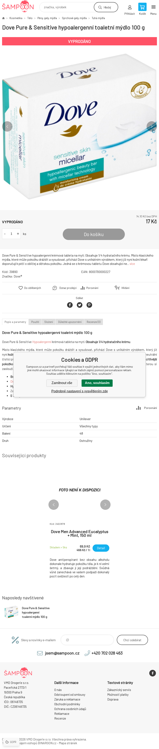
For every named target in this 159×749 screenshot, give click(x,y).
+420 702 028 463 (107, 652)
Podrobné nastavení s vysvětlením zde (79, 391)
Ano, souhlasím (97, 383)
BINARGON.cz (47, 743)
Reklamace (61, 713)
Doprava (112, 699)
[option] (79, 126)
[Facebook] (152, 673)
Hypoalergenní (41, 342)
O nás (58, 690)
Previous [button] (7, 126)
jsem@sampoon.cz (62, 652)
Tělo (30, 18)
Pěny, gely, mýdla (47, 18)
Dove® (18, 276)
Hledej (107, 7)
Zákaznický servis (119, 690)
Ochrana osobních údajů (70, 709)
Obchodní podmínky (67, 704)
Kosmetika (16, 18)
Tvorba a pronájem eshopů (19, 743)
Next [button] (152, 126)
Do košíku (94, 234)
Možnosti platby (118, 694)
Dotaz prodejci (68, 288)
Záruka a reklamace (67, 699)
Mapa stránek (68, 743)
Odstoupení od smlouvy (69, 694)
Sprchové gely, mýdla (74, 18)
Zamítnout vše (62, 383)
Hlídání (125, 288)
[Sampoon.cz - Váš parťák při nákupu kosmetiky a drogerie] (3, 18)
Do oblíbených (32, 288)
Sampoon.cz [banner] (20, 6)
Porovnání (92, 288)
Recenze (60, 718)
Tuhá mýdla (98, 18)
